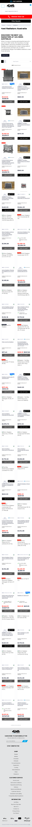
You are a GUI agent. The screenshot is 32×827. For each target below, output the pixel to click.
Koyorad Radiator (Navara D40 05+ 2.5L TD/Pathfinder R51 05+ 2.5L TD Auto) (23, 343)
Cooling (16, 767)
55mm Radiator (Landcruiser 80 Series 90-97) (23, 450)
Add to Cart (8, 101)
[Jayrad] (12, 84)
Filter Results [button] (16, 21)
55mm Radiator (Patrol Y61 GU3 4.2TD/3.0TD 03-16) (24, 669)
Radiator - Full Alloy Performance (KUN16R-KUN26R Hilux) (8, 198)
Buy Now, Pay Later (16, 804)
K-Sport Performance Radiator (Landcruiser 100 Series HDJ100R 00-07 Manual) (8, 522)
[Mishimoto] (29, 229)
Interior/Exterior (16, 769)
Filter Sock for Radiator (8, 341)
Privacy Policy (16, 811)
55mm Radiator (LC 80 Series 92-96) (23, 633)
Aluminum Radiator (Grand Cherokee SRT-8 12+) (8, 704)
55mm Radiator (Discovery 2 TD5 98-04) (8, 449)
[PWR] (29, 194)
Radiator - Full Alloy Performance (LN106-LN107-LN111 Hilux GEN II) (23, 378)
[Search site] (2, 11)
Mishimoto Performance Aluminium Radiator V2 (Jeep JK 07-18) (24, 559)
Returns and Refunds (16, 789)
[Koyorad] (11, 120)
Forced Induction (16, 763)
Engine (16, 754)
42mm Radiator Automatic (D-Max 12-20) (24, 197)
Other (16, 771)
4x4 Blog (16, 802)
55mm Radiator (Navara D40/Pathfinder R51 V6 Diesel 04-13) (23, 522)
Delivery (16, 787)
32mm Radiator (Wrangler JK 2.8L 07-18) (8, 414)
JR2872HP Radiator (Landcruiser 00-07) (22, 270)
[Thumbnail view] (2, 61)
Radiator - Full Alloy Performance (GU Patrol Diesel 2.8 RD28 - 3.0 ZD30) (24, 88)
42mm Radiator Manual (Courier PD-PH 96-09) (8, 307)
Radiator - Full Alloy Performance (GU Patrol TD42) (24, 161)
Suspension (16, 765)
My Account (16, 780)
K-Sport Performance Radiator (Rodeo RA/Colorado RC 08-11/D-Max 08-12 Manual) (8, 162)
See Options (24, 101)
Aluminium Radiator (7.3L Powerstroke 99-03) (24, 232)
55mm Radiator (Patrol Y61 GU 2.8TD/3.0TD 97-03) (7, 559)
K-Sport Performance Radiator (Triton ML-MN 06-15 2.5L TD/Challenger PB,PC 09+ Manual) (8, 125)
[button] (24, 6)
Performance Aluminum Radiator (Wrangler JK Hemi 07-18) (8, 597)
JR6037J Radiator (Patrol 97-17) (24, 484)
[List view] (5, 61)
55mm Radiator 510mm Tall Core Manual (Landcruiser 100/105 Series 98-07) (23, 308)
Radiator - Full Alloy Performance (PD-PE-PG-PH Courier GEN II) (7, 634)
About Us (16, 806)
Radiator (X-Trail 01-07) (23, 595)
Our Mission (16, 813)
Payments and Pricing (16, 784)
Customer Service (16, 791)
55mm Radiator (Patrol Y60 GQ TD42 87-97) (7, 668)
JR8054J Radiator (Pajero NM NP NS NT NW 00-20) (23, 704)
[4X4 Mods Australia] (11, 6)
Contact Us (16, 808)
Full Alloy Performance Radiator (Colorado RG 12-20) (7, 485)
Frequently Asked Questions (16, 795)
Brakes (16, 756)
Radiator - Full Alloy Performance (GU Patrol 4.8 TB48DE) (24, 415)
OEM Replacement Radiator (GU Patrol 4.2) (8, 87)
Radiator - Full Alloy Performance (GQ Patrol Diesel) (24, 125)
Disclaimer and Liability (16, 793)
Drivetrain (16, 758)
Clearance (16, 774)
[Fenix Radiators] (26, 84)
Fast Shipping (17, 1)
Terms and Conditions (16, 782)
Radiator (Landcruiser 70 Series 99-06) (8, 377)
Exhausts (16, 760)
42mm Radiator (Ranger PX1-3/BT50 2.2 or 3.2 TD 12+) (8, 271)
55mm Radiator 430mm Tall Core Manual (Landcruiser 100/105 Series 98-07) (8, 233)
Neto (29, 824)
